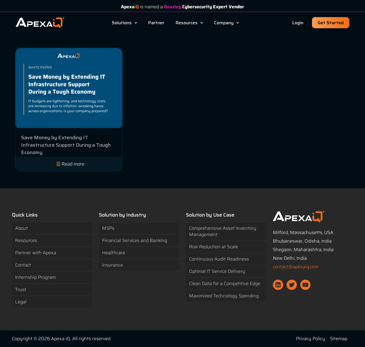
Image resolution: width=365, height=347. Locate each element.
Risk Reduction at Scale (213, 246)
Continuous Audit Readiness (219, 259)
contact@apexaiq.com (296, 266)
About (21, 228)
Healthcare (113, 252)
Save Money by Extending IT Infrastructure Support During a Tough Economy (66, 145)
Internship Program (35, 277)
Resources (26, 240)
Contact (23, 265)
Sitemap (338, 338)
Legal (21, 301)
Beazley (172, 6)
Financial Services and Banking (134, 240)
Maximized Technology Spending (224, 295)
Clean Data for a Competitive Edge (224, 283)
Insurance (112, 265)
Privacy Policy (310, 338)
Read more (73, 164)
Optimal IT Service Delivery (217, 271)
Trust (20, 289)
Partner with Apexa (35, 252)
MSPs (108, 228)
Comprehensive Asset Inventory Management (222, 231)
